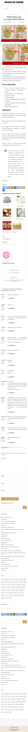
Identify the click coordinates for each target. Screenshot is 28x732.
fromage (23, 584)
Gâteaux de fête (4, 538)
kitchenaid (18, 587)
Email (2, 483)
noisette (3, 592)
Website (3, 490)
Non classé (3, 548)
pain (19, 592)
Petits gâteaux (4, 558)
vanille (3, 597)
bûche (3, 582)
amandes (16, 579)
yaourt (6, 597)
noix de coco (11, 592)
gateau (6, 587)
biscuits (24, 579)
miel (13, 590)
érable (10, 597)
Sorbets (3, 562)
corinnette (3, 360)
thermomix (22, 595)
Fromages (3, 534)
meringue (9, 590)
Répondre (12, 298)
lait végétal (23, 587)
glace (9, 587)
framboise (18, 584)
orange (15, 592)
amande (11, 579)
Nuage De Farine (14, 2)
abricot (3, 579)
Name (2, 476)
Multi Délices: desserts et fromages (14, 14)
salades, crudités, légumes (7, 560)
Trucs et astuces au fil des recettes (8, 566)
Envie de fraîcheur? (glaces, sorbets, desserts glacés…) (13, 529)
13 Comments (21, 22)
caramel (12, 582)
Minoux (2, 370)
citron (24, 582)
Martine (3, 316)
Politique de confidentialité (14, 729)
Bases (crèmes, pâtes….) (6, 517)
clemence (3, 327)
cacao (6, 582)
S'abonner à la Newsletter (6, 608)
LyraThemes (15, 730)
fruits (2, 587)
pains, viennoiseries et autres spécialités (10, 550)
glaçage (13, 587)
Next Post (14, 279)
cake (9, 582)
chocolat (20, 582)
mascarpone (4, 590)
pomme (3, 595)
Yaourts (2, 570)
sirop (6, 595)
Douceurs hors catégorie (6, 527)
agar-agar (7, 579)
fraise (14, 584)
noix (6, 592)
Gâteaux (3, 536)
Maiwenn (3, 427)
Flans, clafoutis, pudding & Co (7, 532)
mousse (16, 590)
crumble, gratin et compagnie (7, 523)
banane (20, 579)
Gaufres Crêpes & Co (5, 540)
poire (22, 592)
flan (3, 238)
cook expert (4, 584)
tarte (13, 595)
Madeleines (3, 542)
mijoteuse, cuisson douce (6, 544)
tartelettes (17, 595)
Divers (2, 525)
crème (8, 584)
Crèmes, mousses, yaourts (7, 521)
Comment (3, 458)
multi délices (8, 238)
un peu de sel (4, 568)
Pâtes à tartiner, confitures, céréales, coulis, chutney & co (13, 552)
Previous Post (14, 271)
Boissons (3, 519)
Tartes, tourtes (4, 564)
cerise (17, 582)
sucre (10, 595)
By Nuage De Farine (7, 22)
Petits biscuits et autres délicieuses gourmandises (12, 556)
